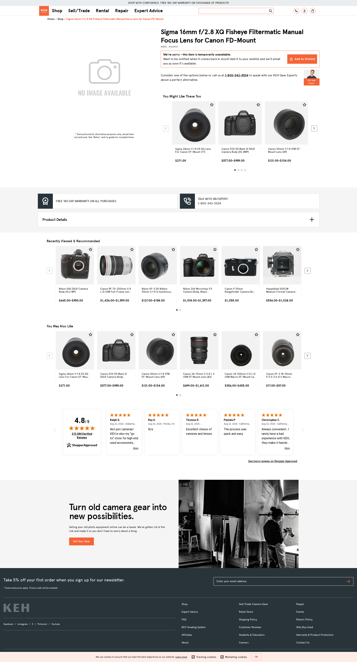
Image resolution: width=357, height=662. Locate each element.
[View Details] (193, 127)
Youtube (56, 624)
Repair (121, 10)
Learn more (181, 657)
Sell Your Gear (81, 541)
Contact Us (302, 642)
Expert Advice (148, 10)
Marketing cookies (236, 657)
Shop (57, 10)
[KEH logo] (16, 608)
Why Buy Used (304, 627)
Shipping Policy (248, 619)
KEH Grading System (194, 627)
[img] (82, 428)
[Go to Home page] (44, 11)
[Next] (314, 128)
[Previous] (166, 128)
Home (51, 19)
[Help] (296, 11)
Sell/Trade (79, 10)
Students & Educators (251, 635)
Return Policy (304, 619)
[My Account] (305, 11)
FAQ (184, 619)
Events (300, 611)
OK (256, 656)
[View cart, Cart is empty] (313, 11)
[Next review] (302, 430)
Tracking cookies (206, 657)
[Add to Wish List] (212, 105)
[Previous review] (55, 430)
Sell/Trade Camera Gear (253, 604)
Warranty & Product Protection (314, 635)
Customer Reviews (250, 627)
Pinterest (42, 624)
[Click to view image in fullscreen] (104, 79)
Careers (243, 642)
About (185, 642)
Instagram (22, 624)
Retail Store (246, 611)
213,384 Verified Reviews (83, 435)
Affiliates (187, 635)
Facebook (8, 624)
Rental (102, 10)
